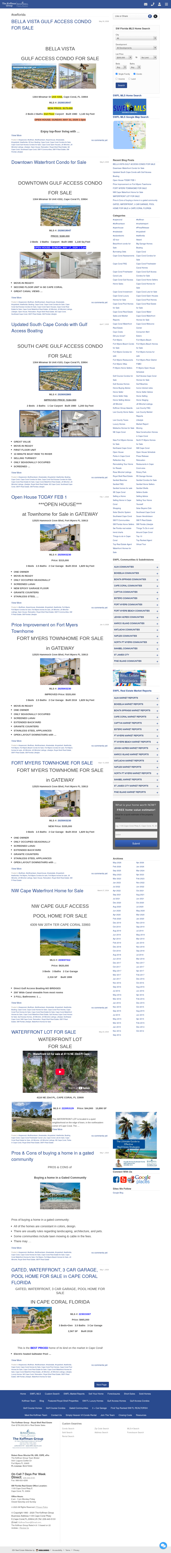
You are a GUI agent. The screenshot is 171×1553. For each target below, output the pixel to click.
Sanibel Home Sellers (145, 484)
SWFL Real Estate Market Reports (132, 690)
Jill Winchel (65, 144)
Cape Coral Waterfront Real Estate (35, 309)
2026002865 (64, 394)
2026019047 (64, 102)
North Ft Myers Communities (130, 642)
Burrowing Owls (119, 251)
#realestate (60, 140)
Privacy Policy (42, 1507)
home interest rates (144, 388)
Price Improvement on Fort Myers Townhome (44, 627)
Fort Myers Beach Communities (132, 610)
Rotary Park (141, 472)
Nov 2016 (117, 982)
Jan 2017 (117, 978)
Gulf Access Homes (25, 1017)
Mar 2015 (117, 1022)
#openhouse (50, 140)
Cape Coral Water (143, 311)
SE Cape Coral (60, 311)
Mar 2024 (140, 870)
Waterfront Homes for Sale (41, 1021)
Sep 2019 (140, 926)
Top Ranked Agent (144, 540)
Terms (67, 1550)
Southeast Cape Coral (29, 149)
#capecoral (23, 140)
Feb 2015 (140, 1022)
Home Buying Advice (121, 388)
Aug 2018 (117, 954)
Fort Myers (66, 607)
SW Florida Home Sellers (123, 524)
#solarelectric (118, 235)
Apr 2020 (117, 914)
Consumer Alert (142, 331)
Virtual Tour (141, 544)
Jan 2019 (140, 942)
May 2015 (117, 1018)
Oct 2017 (117, 966)
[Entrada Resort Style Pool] (60, 1195)
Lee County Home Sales (123, 412)
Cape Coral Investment (122, 291)
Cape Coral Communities (128, 585)
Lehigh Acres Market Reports (131, 748)
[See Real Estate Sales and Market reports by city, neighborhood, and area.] (129, 677)
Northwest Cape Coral (122, 448)
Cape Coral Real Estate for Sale (23, 482)
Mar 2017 (117, 974)
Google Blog (118, 1192)
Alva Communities (124, 566)
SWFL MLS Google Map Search (131, 117)
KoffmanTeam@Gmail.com (29, 1522)
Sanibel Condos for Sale (146, 480)
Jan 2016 (117, 1002)
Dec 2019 (117, 922)
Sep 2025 (117, 870)
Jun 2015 (140, 1014)
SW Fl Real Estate (59, 149)
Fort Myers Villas (120, 363)
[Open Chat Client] (163, 1545)
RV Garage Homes (144, 476)
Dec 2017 (117, 962)
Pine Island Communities (127, 660)
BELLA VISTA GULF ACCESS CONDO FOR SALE (51, 24)
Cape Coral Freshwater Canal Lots (33, 1138)
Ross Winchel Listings (122, 472)
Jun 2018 (117, 958)
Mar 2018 (140, 958)
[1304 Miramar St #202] (34, 75)
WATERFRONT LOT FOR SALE (43, 1031)
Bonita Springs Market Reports (132, 710)
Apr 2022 (117, 890)
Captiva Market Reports (128, 722)
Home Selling (141, 396)
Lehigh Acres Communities (129, 616)
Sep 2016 (117, 986)
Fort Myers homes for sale (41, 609)
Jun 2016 (140, 990)
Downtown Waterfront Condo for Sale (48, 162)
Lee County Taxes (120, 420)
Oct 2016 (140, 982)
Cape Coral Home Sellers (147, 279)
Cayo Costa (118, 331)
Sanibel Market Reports (128, 779)
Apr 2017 (140, 970)
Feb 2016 (140, 998)
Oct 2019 (117, 926)
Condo (139, 74)
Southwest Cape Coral (122, 516)
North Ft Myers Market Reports (132, 773)
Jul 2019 (139, 930)
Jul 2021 (116, 898)
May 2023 (117, 874)
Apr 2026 (140, 862)
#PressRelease (142, 227)
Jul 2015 (116, 1014)
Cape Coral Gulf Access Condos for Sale (26, 144)
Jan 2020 (140, 918)
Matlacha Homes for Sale (123, 428)
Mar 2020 (140, 914)
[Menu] (166, 3)
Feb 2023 (140, 878)
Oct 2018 (117, 950)
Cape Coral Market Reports (130, 716)
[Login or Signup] (159, 3)
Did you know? (119, 335)
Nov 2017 (140, 962)
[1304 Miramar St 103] (60, 378)
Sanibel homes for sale (122, 488)
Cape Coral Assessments (123, 255)
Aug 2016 (140, 986)
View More (16, 135)
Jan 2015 (117, 1026)
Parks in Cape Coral (121, 456)
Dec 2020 (117, 902)
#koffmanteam (40, 140)
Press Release (142, 456)
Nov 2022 (140, 882)
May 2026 (117, 862)
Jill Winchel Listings (65, 309)
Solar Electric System (122, 512)
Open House (35, 147)
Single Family (124, 74)
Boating (37, 142)
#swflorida (24, 142)
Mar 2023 (117, 878)
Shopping (117, 508)
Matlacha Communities (127, 629)
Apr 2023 (140, 874)
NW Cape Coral (26, 1019)
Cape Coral (45, 142)
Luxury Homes (16, 1374)
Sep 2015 (117, 1010)
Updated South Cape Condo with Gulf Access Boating (49, 327)
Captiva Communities (125, 591)
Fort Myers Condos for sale (21, 609)
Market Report (142, 424)
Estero (139, 335)
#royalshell (15, 142)
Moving (139, 428)
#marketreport (142, 223)
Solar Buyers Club (143, 508)
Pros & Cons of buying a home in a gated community (52, 1155)
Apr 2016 (140, 994)
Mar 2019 (140, 938)
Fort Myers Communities (128, 604)
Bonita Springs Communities (130, 579)
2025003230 (64, 820)
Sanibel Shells (142, 488)
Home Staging (142, 400)
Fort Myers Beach (143, 339)
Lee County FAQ (143, 408)
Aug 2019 (117, 930)
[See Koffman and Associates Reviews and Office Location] (139, 1179)
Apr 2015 (140, 1018)
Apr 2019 (117, 938)
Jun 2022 (140, 886)
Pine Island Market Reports (130, 791)
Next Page (102, 1384)
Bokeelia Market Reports (128, 704)
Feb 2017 (140, 974)
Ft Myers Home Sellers (122, 368)
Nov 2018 (140, 946)
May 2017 (117, 970)
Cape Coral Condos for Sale (60, 142)
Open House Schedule (145, 452)
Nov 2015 (117, 1006)
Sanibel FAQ (118, 484)
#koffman (31, 140)
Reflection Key (119, 460)
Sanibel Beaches (120, 480)
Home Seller (118, 392)
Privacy (76, 1550)
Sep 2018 (140, 950)
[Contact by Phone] (152, 3)
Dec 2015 (140, 1002)
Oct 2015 (140, 1006)
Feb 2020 (117, 918)
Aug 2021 (140, 894)
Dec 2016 (140, 978)
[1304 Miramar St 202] (60, 265)
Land (133, 78)
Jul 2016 (116, 990)
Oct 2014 (140, 1030)
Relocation (45, 147)
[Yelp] (123, 1179)
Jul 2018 (139, 954)
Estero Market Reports (128, 729)
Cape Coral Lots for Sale (56, 1138)
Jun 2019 (117, 934)
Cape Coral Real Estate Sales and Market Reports (123, 315)
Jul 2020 (139, 906)
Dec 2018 (117, 946)
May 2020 (140, 910)
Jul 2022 (116, 886)
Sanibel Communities (125, 648)
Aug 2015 (140, 1010)
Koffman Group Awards (123, 408)
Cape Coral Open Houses (51, 144)
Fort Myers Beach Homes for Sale (56, 1257)
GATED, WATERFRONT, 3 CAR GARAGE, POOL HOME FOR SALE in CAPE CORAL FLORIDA (54, 1276)
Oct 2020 (140, 902)
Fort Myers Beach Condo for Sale (32, 748)
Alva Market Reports (126, 697)
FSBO (138, 363)
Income (121, 78)
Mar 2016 (117, 998)
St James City (121, 654)
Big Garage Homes (144, 243)
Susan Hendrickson (144, 516)
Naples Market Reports (127, 766)
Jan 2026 (140, 866)
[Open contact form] (145, 3)
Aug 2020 (117, 906)
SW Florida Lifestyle (49, 314)
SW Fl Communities (45, 149)
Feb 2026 (117, 866)
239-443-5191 (29, 1477)
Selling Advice (142, 496)
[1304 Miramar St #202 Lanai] (77, 75)
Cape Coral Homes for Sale (37, 1009)
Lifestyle (27, 147)
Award (139, 239)
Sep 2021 (117, 894)
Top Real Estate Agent (122, 544)
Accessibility (57, 1550)
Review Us (24, 1528)
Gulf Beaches (142, 384)
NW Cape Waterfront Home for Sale (47, 890)
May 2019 (140, 934)
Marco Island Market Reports (131, 754)
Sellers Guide (142, 492)
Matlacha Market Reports (129, 760)
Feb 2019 (117, 942)
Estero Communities (125, 598)
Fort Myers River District (146, 359)
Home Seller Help (120, 396)
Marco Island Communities (129, 623)
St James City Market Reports (131, 785)
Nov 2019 (140, 922)
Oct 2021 (140, 890)
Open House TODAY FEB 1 (39, 496)
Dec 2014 (140, 1026)
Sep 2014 (117, 1035)
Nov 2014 (117, 1030)
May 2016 (117, 994)
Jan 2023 (117, 882)
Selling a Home (119, 496)
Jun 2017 (140, 966)
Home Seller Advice (144, 392)
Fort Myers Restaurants (123, 359)
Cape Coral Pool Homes (57, 1009)
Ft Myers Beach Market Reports (132, 741)
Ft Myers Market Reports (128, 735)
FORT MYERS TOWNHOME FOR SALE (52, 762)
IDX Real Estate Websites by (23, 1550)
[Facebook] (116, 1179)
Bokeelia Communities (126, 572)
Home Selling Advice (121, 400)
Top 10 (139, 536)
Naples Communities (125, 635)
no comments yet (99, 140)
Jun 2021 (140, 898)
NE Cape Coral (60, 1140)
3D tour (31, 142)
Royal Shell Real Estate (58, 147)
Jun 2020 (117, 910)
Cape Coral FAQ (120, 263)
